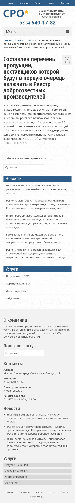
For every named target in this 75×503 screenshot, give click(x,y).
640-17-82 (38, 22)
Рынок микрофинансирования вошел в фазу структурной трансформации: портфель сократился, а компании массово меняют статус (36, 253)
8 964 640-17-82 (13, 382)
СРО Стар (41, 497)
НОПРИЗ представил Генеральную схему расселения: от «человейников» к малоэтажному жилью (36, 189)
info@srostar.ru (12, 390)
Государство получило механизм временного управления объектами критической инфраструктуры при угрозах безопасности (34, 238)
